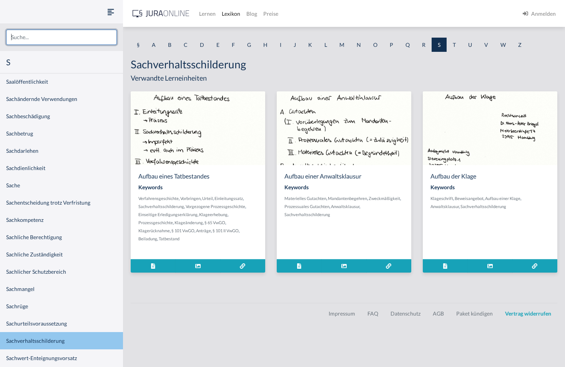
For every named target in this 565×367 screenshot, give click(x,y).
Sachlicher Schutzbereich (36, 271)
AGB (438, 313)
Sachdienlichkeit (25, 168)
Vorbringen (190, 198)
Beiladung (147, 238)
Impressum (342, 313)
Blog (251, 13)
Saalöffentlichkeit (27, 81)
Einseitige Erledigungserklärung (168, 214)
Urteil (207, 198)
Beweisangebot (469, 198)
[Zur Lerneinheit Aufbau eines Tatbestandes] (242, 266)
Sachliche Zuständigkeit (34, 254)
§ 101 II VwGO (226, 230)
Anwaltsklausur (345, 206)
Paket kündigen (474, 313)
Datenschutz (405, 313)
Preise (270, 13)
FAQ (372, 313)
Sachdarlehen (22, 150)
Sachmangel (20, 289)
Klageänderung (188, 222)
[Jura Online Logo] (161, 13)
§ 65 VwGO (214, 222)
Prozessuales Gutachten (306, 206)
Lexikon (231, 13)
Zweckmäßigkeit (384, 198)
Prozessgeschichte (155, 222)
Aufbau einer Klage (502, 198)
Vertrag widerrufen (528, 313)
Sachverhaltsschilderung (35, 340)
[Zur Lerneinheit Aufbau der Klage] (534, 266)
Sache (13, 185)
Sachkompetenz (24, 220)
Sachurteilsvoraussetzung (36, 323)
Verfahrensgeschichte (158, 198)
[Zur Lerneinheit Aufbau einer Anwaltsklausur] (388, 266)
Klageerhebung (213, 214)
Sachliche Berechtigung (34, 237)
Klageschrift (441, 198)
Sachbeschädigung (28, 116)
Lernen (207, 13)
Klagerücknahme (154, 230)
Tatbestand (169, 238)
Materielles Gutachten (305, 198)
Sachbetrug (19, 133)
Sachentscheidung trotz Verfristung (48, 202)
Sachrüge (17, 306)
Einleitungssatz (228, 198)
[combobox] (61, 37)
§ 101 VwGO (182, 230)
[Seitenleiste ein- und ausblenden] (111, 11)
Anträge (203, 230)
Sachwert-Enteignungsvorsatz (41, 358)
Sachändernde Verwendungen (41, 99)
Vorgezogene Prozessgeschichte (215, 206)
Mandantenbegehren (347, 198)
